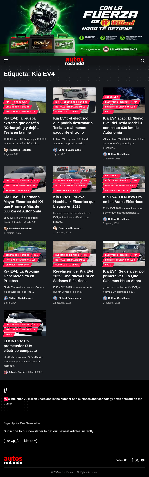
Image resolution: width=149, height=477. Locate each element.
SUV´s (108, 112)
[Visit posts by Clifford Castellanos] (55, 150)
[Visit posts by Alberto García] (6, 372)
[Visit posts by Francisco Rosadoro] (6, 150)
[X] (137, 460)
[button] (7, 60)
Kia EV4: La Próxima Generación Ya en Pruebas (21, 276)
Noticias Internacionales (21, 112)
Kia (7, 102)
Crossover (20, 102)
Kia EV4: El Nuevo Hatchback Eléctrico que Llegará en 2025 (74, 201)
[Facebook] (132, 460)
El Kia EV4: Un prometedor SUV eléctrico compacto (20, 346)
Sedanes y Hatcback (67, 112)
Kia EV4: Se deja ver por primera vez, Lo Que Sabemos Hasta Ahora (124, 276)
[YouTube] (142, 460)
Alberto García (17, 372)
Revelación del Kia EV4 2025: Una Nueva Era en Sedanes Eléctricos (73, 276)
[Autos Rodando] (74, 60)
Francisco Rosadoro (20, 149)
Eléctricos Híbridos (17, 107)
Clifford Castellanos (70, 149)
